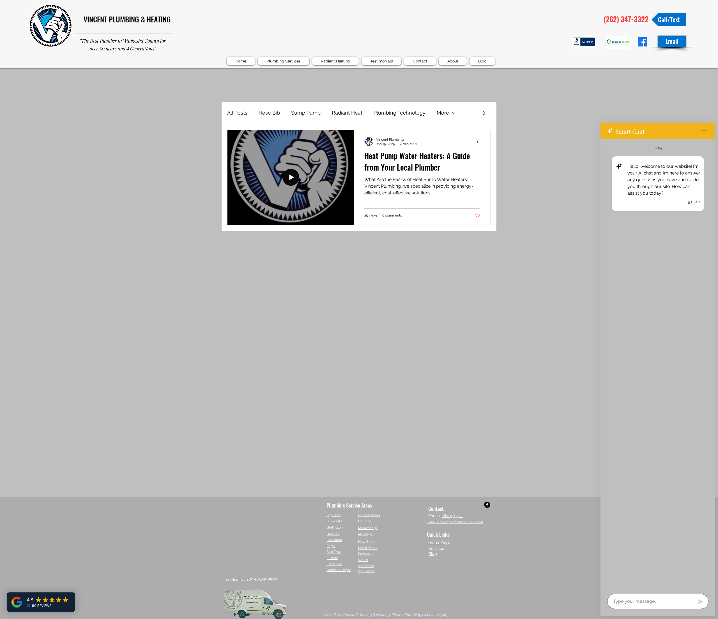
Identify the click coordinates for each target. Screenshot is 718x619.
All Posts (237, 113)
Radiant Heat (347, 113)
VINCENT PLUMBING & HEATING (127, 19)
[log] (657, 364)
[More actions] (479, 141)
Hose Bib (269, 113)
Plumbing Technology (399, 113)
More (443, 113)
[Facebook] (487, 505)
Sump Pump (306, 113)
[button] (483, 114)
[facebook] (642, 41)
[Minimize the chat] (703, 131)
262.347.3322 (452, 515)
